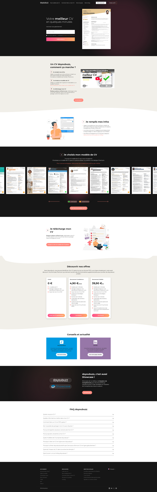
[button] (102, 201)
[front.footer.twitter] (114, 488)
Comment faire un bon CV (68, 475)
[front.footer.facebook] (116, 488)
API (41, 481)
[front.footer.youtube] (111, 488)
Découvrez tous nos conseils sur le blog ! (93, 135)
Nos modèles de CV (66, 473)
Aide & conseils (43, 473)
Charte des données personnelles (92, 477)
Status (41, 483)
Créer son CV (65, 471)
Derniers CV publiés (67, 477)
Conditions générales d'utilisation (92, 471)
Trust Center (87, 475)
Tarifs (41, 479)
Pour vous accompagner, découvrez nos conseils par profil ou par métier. (78, 163)
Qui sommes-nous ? (45, 471)
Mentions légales (88, 473)
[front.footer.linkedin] (109, 488)
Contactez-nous (44, 475)
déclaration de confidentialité (69, 35)
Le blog (64, 479)
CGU (57, 35)
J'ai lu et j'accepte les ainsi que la (61, 35)
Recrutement (43, 477)
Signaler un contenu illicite (90, 479)
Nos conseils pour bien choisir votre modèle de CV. (62, 85)
